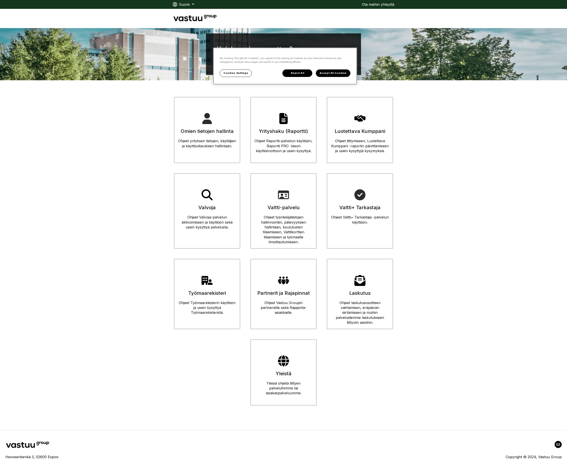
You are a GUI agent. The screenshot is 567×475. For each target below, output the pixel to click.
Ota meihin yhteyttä (378, 4)
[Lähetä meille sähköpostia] (558, 444)
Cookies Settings (235, 73)
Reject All (297, 73)
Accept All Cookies (333, 73)
